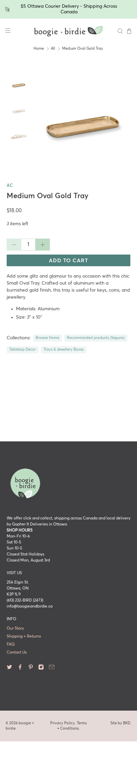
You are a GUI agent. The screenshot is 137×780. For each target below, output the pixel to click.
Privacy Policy (62, 723)
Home (39, 48)
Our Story (15, 629)
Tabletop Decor (22, 349)
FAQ (11, 645)
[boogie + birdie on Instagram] (41, 669)
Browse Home (47, 338)
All (53, 48)
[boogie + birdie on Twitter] (9, 669)
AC (10, 185)
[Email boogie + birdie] (52, 669)
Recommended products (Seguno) (96, 338)
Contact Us (17, 653)
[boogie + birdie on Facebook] (20, 669)
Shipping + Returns (24, 637)
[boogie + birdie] (68, 31)
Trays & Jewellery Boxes (64, 349)
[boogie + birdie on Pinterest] (31, 669)
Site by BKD (120, 723)
